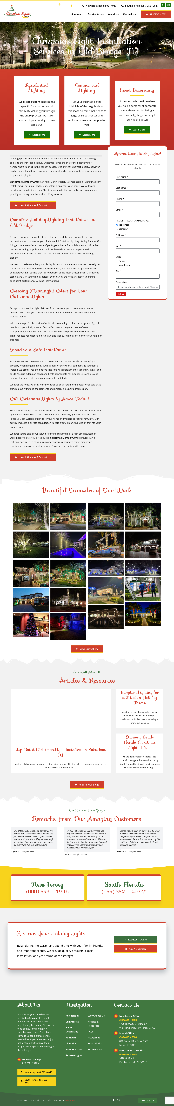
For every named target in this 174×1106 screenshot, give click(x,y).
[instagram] (168, 5)
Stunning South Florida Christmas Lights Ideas (140, 742)
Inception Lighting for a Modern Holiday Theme (140, 697)
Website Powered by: (56, 1100)
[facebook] (163, 5)
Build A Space (71, 1100)
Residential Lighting (37, 87)
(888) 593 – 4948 (47, 891)
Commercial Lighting (87, 87)
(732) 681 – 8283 (128, 1020)
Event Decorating (137, 90)
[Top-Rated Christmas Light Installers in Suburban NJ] (61, 731)
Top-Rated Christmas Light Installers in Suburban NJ (60, 752)
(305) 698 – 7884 (128, 1037)
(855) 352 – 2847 (124, 891)
